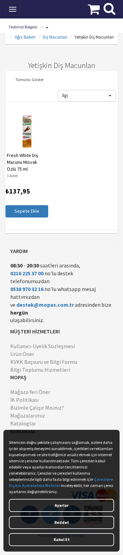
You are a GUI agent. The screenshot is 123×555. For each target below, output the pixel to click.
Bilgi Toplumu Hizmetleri (40, 369)
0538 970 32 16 (26, 289)
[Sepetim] (94, 8)
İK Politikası (24, 399)
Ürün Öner (22, 354)
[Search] (109, 8)
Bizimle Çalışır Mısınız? (37, 407)
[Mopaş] (49, 8)
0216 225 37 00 (26, 273)
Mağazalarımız (27, 415)
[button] (87, 96)
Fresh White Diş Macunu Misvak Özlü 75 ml (22, 162)
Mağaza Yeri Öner (30, 391)
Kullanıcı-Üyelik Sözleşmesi (42, 346)
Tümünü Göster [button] (29, 79)
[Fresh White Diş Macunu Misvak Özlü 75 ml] (26, 131)
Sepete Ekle (26, 211)
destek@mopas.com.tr (45, 304)
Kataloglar (23, 423)
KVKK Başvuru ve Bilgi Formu (43, 361)
